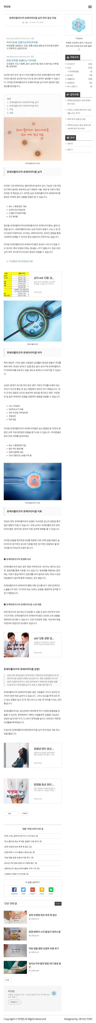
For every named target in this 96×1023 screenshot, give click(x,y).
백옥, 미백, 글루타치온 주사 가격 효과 (19, 836)
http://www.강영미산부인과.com (18, 38)
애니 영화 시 (72, 86)
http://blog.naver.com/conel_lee (18, 56)
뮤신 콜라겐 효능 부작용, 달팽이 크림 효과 (21, 841)
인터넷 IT (71, 64)
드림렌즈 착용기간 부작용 (14, 874)
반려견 (70, 75)
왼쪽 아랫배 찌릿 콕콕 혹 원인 (16, 847)
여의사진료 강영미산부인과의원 (22, 42)
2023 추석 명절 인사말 (76, 119)
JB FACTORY (85, 1019)
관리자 (70, 143)
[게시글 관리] (16, 813)
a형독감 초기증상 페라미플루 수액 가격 (20, 868)
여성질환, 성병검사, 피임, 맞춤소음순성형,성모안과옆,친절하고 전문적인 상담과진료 (32, 47)
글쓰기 (70, 149)
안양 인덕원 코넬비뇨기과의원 (21, 60)
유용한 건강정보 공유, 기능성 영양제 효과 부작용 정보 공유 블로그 (29, 996)
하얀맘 (7, 6)
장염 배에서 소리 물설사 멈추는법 (18, 852)
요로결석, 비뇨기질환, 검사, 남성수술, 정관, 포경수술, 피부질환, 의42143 (32, 65)
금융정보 (71, 83)
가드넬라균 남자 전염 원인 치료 (21, 261)
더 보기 (58, 904)
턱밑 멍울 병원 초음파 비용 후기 (17, 857)
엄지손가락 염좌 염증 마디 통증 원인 (19, 863)
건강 (26, 22)
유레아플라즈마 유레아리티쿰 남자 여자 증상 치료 (32, 18)
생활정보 (71, 79)
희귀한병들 (74, 71)
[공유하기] (13, 813)
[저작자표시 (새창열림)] (31, 814)
